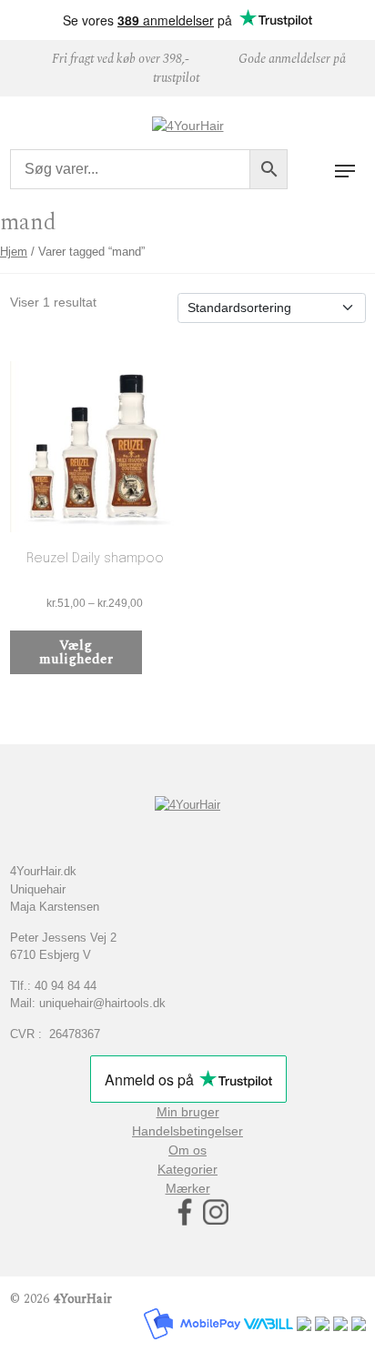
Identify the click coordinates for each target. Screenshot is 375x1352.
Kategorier (187, 1169)
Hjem (13, 251)
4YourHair (82, 1298)
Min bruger (188, 1112)
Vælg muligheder (76, 652)
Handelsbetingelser (187, 1131)
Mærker (188, 1188)
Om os (187, 1150)
